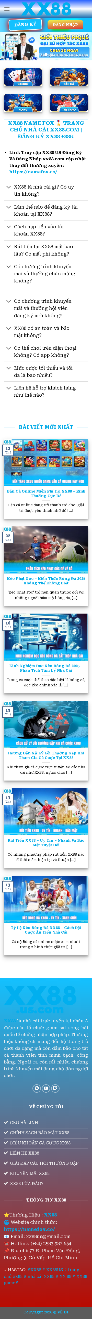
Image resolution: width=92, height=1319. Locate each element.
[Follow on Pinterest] (36, 1088)
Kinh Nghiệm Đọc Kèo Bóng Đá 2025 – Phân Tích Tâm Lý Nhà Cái (46, 668)
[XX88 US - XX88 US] (46, 9)
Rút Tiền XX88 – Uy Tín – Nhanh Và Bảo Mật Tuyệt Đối (46, 842)
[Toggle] (9, 187)
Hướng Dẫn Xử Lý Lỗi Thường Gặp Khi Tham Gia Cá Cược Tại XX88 (46, 755)
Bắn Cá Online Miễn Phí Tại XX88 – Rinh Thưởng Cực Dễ (46, 493)
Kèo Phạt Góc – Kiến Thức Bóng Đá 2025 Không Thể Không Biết (46, 581)
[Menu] (7, 9)
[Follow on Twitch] (55, 1088)
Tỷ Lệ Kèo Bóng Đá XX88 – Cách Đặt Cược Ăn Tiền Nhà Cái (46, 930)
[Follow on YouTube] (46, 1088)
